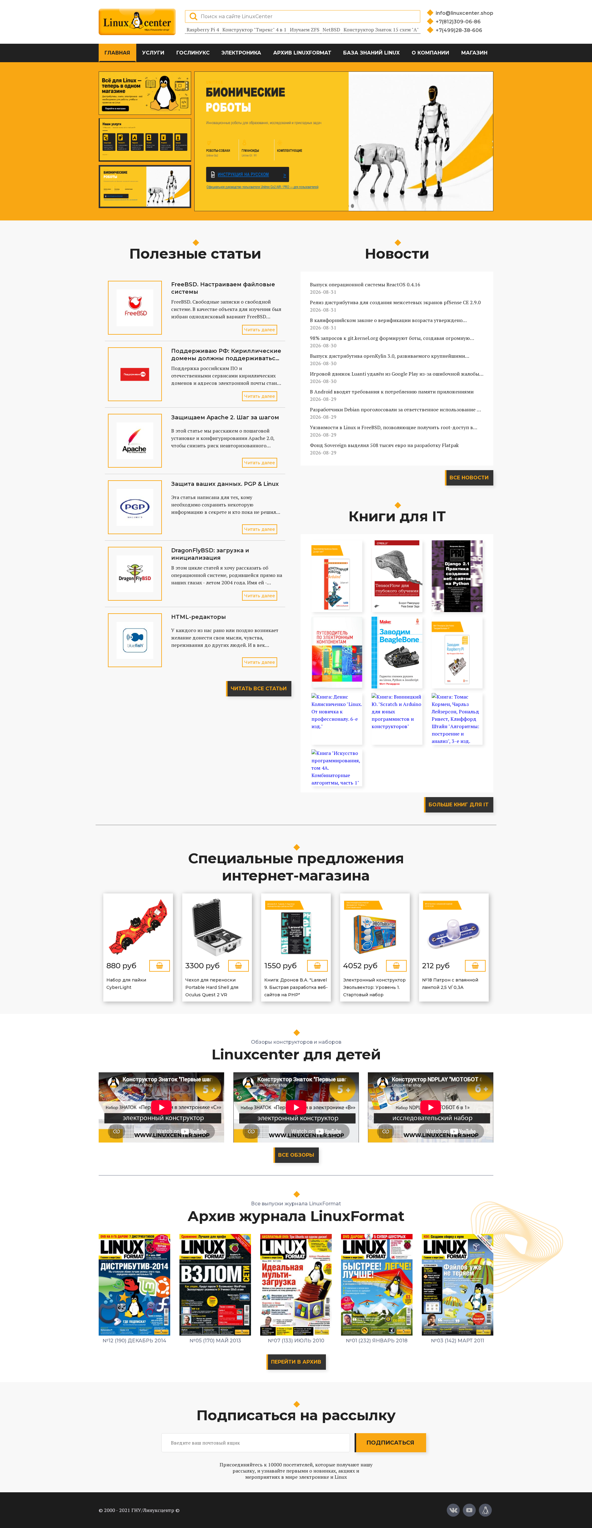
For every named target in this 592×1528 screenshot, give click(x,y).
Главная (117, 53)
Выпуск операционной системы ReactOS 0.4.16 (365, 284)
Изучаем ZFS (304, 29)
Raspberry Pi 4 (203, 29)
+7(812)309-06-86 (458, 22)
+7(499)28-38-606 (459, 30)
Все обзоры (296, 1155)
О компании (430, 53)
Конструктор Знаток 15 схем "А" (381, 29)
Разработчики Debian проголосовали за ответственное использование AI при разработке (396, 409)
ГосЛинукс (193, 53)
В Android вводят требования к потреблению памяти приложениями (392, 391)
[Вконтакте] (453, 1510)
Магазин (474, 53)
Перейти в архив (296, 1362)
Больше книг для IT (459, 805)
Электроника (241, 53)
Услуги (153, 53)
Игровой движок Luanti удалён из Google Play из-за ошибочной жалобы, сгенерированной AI (395, 373)
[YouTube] (469, 1510)
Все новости (469, 478)
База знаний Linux (371, 53)
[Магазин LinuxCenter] (485, 1510)
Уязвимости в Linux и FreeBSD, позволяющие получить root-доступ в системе (391, 427)
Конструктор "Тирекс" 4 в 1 (254, 29)
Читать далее (259, 330)
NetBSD (331, 29)
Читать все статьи (259, 688)
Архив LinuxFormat (302, 53)
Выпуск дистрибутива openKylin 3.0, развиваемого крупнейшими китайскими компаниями (387, 356)
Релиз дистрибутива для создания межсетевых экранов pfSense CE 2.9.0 (395, 302)
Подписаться (390, 1442)
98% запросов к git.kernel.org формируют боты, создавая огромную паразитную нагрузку (390, 338)
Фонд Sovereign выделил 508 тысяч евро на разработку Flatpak (384, 445)
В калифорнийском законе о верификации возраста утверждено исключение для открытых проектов (386, 320)
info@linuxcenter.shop (464, 13)
